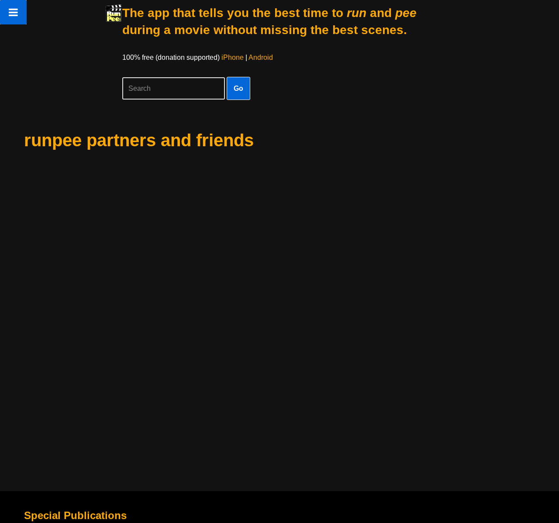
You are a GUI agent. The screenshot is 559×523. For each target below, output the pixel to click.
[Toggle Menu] (13, 12)
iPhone (232, 57)
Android (260, 57)
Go (238, 88)
